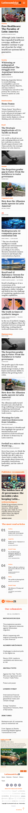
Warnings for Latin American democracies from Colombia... (12, 419)
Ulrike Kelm (5, 179)
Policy (10, 576)
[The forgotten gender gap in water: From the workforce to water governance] (13, 158)
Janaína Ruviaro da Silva (8, 34)
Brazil (4, 125)
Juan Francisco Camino (8, 106)
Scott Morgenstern (14, 558)
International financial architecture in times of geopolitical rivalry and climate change (11, 698)
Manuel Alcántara (13, 581)
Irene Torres (5, 238)
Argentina (11, 539)
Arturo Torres (6, 208)
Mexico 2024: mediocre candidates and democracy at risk (12, 660)
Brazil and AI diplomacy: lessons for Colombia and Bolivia (13, 275)
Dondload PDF (3, 766)
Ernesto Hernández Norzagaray (14, 572)
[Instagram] (11, 785)
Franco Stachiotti (7, 77)
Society (4, 23)
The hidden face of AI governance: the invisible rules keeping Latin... (13, 495)
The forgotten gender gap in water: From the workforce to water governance (13, 173)
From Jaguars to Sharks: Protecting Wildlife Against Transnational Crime (11, 730)
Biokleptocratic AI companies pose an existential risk (11, 233)
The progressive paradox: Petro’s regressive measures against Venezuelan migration (13, 627)
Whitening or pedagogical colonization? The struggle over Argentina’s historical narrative (12, 68)
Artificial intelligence (9, 502)
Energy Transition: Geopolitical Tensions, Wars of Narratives (13, 708)
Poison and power (9, 683)
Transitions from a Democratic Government (15, 532)
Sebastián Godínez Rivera (15, 535)
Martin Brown (6, 135)
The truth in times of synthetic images (12, 313)
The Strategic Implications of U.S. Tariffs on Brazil (11, 130)
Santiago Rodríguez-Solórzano (11, 448)
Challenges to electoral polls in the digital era (13, 652)
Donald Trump (12, 549)
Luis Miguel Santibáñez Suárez (14, 592)
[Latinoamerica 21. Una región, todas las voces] (12, 774)
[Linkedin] (15, 785)
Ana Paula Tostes (9, 668)
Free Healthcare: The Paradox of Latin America (11, 29)
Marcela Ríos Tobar (7, 424)
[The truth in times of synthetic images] (13, 304)
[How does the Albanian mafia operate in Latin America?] (13, 189)
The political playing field (16, 579)
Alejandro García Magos (12, 645)
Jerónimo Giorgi (7, 518)
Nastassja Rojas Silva (11, 618)
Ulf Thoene (20, 280)
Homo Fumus (8, 103)
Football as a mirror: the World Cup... (13, 444)
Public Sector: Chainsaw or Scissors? (16, 542)
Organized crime (7, 198)
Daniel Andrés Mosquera (9, 317)
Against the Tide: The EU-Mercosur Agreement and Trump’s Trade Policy (12, 676)
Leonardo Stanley (10, 689)
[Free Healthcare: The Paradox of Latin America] (13, 15)
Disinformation (7, 100)
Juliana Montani (13, 545)
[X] (19, 785)
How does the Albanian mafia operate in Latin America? (13, 203)
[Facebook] (7, 785)
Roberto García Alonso (8, 280)
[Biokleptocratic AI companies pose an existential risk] (13, 223)
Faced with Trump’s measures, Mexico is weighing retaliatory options (14, 554)
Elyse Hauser (14, 238)
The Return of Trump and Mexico (15, 588)
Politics (10, 529)
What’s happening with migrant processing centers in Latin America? (13, 637)
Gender (4, 166)
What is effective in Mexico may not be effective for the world (16, 568)
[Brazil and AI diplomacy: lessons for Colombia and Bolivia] (13, 264)
